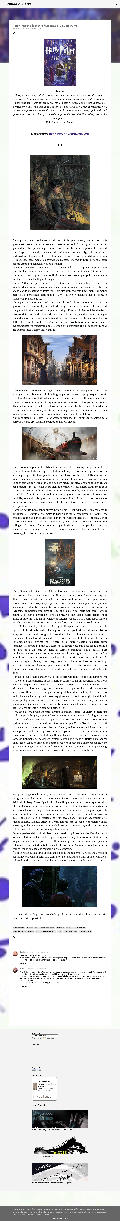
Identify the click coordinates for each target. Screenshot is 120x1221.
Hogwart (70, 928)
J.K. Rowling (80, 928)
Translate (51, 1038)
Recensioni (68, 931)
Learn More (56, 1218)
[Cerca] (35, 4)
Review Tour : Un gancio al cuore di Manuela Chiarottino (53, 1130)
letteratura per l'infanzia (23, 931)
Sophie (23, 952)
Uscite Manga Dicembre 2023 (43, 1156)
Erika (22, 968)
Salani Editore (85, 931)
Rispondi (23, 963)
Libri (59, 931)
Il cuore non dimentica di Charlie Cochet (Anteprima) (52, 1183)
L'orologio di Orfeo (42, 1085)
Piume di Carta (19, 4)
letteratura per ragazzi (45, 931)
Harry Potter (18, 928)
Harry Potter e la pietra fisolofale (40, 928)
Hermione (60, 928)
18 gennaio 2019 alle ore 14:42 (36, 968)
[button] (14, 33)
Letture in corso (44, 1081)
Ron (75, 931)
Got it (67, 1218)
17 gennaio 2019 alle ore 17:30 (37, 952)
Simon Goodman (46, 1089)
